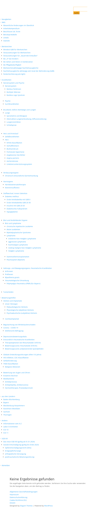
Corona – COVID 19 (10, 328)
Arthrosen (9, 271)
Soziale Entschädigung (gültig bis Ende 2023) (21, 445)
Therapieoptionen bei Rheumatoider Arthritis (23, 343)
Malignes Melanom (12, 367)
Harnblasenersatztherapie (15, 184)
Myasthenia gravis (12, 277)
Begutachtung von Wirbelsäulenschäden (19, 325)
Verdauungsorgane (10, 173)
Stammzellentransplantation (18, 257)
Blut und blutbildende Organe (15, 220)
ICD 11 (5, 433)
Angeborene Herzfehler (16, 155)
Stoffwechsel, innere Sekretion (15, 193)
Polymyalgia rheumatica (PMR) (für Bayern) (23, 283)
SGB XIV (5, 438)
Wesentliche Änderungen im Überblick (18, 25)
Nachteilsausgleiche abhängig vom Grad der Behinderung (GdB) (28, 71)
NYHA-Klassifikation (14, 143)
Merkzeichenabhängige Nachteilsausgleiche (20, 68)
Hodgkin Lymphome (16, 251)
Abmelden (6, 465)
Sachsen (6, 412)
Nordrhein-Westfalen (11, 409)
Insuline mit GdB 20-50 (16, 206)
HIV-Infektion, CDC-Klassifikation (16, 357)
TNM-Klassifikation (10, 364)
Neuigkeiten (6, 19)
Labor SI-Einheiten (10, 427)
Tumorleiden (8, 292)
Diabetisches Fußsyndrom (17, 209)
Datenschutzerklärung (18, 497)
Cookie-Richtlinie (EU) (18, 500)
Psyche (7, 101)
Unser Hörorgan (11, 304)
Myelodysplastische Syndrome (19, 232)
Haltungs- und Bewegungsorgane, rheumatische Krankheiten (27, 268)
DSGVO (12, 503)
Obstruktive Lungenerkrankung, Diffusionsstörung (26, 119)
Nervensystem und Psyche (13, 83)
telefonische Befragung (14, 331)
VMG (3, 22)
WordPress (48, 506)
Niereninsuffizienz (12, 187)
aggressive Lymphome (17, 242)
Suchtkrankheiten (12, 104)
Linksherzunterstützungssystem (19, 164)
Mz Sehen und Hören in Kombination (18, 62)
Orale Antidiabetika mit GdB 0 (18, 199)
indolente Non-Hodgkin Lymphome (22, 239)
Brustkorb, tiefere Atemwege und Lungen (19, 110)
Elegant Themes (26, 506)
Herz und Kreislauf (10, 133)
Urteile (6, 38)
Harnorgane (8, 181)
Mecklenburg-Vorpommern (14, 405)
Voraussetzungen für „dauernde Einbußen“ (20, 56)
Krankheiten (6, 80)
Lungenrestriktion (14, 122)
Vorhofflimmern (13, 146)
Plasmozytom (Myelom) (16, 260)
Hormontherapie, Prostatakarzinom (19, 388)
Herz (7, 140)
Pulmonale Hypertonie (15, 152)
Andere (4, 420)
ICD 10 (5, 430)
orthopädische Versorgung (15, 454)
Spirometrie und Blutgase (17, 116)
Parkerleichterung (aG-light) (14, 74)
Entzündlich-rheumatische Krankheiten (19, 339)
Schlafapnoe (11, 125)
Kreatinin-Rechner (10, 376)
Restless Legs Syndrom (16, 95)
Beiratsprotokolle (10, 34)
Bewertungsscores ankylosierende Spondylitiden (24, 349)
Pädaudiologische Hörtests (17, 307)
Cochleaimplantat (12, 319)
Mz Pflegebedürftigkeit (12, 65)
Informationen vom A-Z (12, 423)
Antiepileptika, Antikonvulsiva (16, 385)
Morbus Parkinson (14, 89)
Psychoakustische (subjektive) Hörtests (22, 313)
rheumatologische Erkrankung (17, 280)
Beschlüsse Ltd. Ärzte (11, 31)
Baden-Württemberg (11, 399)
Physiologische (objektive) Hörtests (20, 310)
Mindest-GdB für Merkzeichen (15, 49)
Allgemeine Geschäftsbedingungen (23, 492)
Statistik (6, 41)
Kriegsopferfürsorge (13, 451)
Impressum (14, 494)
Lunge (7, 113)
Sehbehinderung (10, 361)
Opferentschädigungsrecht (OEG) (18, 448)
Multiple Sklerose (13, 92)
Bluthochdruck (12, 149)
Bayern (6, 402)
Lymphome (11, 235)
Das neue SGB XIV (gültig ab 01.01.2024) (19, 441)
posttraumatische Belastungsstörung (19, 457)
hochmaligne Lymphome (18, 245)
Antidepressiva (11, 382)
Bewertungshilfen (9, 298)
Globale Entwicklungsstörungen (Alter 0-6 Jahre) (22, 354)
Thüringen (7, 415)
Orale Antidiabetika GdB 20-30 (19, 202)
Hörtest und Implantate (12, 301)
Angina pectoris (13, 158)
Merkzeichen (7, 46)
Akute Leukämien (13, 229)
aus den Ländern (8, 396)
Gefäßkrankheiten (12, 136)
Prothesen (9, 274)
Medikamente (8, 379)
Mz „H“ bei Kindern (10, 59)
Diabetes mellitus (12, 196)
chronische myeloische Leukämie (20, 226)
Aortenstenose (12, 161)
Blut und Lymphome (13, 223)
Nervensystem (10, 86)
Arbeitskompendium (11, 28)
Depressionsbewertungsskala (15, 336)
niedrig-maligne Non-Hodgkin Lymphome (24, 248)
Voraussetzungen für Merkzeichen (17, 52)
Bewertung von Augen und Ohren (16, 372)
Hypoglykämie (12, 212)
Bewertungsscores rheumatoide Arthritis (21, 346)
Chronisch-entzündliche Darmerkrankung (21, 176)
